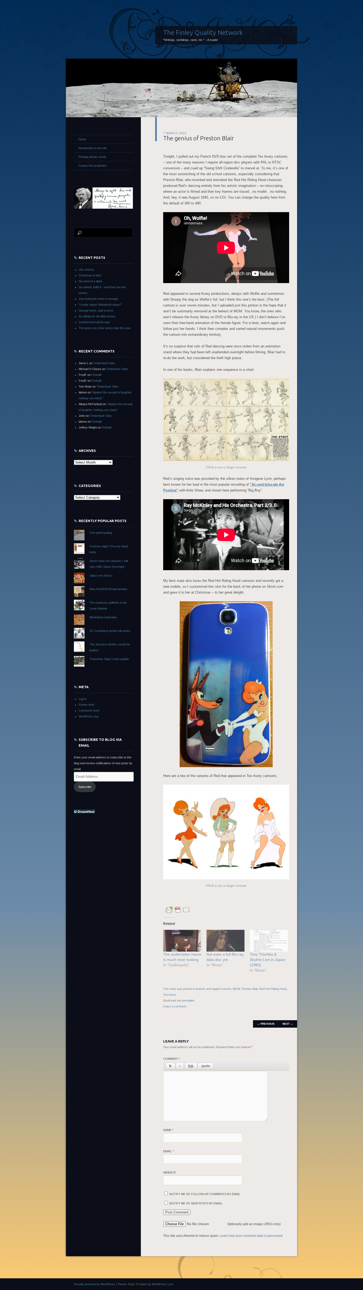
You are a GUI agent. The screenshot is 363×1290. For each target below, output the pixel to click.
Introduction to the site (92, 148)
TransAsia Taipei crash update (109, 659)
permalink (188, 1000)
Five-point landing (101, 532)
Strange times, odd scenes (96, 310)
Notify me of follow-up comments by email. (205, 1194)
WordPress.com (162, 1284)
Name (168, 1130)
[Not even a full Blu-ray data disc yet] (225, 941)
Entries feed (86, 704)
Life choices (86, 269)
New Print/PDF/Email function (108, 589)
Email (168, 1151)
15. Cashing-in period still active (110, 630)
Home (82, 139)
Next (287, 1023)
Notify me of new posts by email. (196, 1203)
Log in (82, 698)
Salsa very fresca (101, 575)
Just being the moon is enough (98, 298)
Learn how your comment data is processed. (251, 1236)
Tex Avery (169, 994)
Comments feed (89, 710)
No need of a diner (90, 281)
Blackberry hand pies (103, 617)
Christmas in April (90, 275)
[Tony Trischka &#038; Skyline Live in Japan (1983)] (269, 941)
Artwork (200, 988)
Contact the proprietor (92, 165)
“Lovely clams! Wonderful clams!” (100, 304)
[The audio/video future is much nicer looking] (182, 941)
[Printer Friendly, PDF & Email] (177, 909)
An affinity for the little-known (97, 316)
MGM (236, 988)
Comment (171, 1058)
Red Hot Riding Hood (272, 988)
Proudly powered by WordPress (94, 1284)
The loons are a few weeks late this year (105, 328)
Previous (266, 1023)
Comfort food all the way (94, 322)
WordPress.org (88, 716)
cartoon (226, 988)
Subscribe (84, 786)
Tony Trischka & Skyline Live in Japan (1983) (267, 959)
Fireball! (96, 374)
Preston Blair (250, 988)
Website (169, 1172)
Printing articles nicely (92, 156)
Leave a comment (174, 1006)
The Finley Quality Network (203, 32)
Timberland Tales (104, 363)
